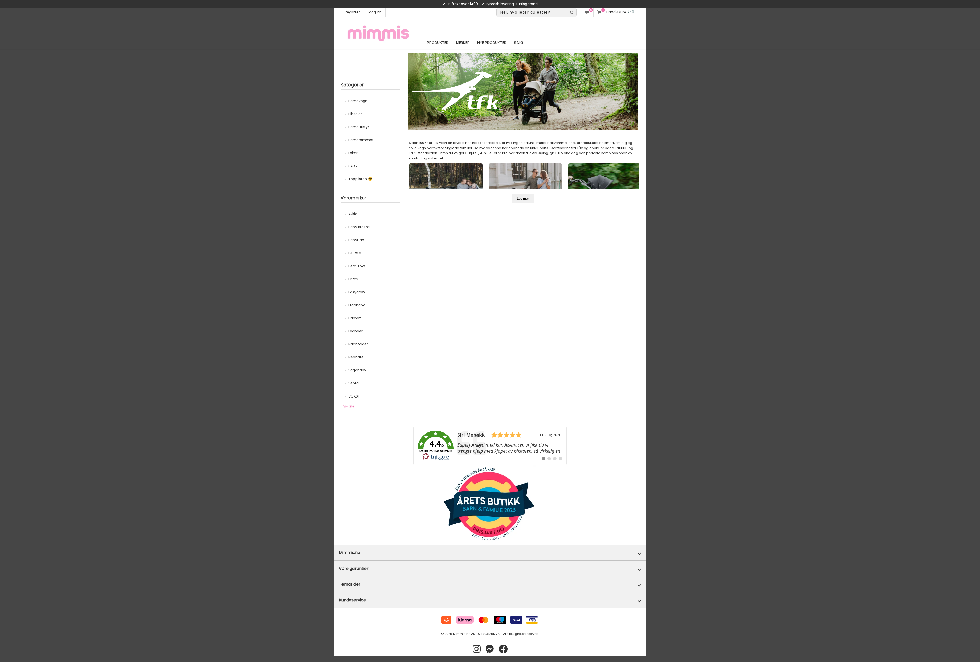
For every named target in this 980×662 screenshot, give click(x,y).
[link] (490, 446)
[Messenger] (490, 649)
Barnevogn (358, 100)
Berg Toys (357, 266)
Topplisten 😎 (360, 179)
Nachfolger (358, 344)
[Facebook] (503, 649)
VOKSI (353, 396)
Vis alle (348, 406)
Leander (355, 331)
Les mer (523, 198)
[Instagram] (477, 649)
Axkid (352, 213)
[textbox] (532, 12)
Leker (353, 152)
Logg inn (375, 12)
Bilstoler (355, 113)
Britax (353, 279)
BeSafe (354, 253)
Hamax (354, 318)
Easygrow (356, 292)
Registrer (352, 12)
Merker (463, 42)
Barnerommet (361, 139)
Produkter (437, 42)
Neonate (356, 357)
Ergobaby (356, 305)
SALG (352, 165)
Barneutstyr (358, 126)
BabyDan (356, 240)
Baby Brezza (359, 227)
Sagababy (357, 370)
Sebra (353, 383)
